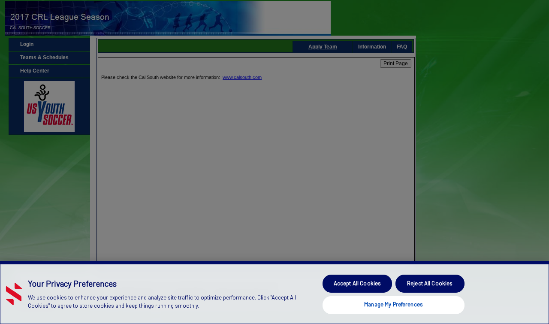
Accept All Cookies (357, 283)
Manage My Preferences (393, 304)
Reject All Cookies (429, 283)
